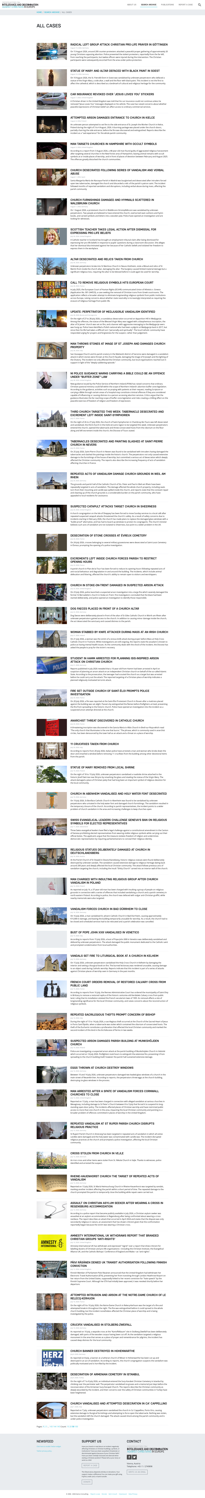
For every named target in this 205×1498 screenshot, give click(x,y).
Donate (87, 1482)
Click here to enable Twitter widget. (49, 1446)
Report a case (186, 5)
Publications (167, 5)
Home (39, 12)
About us (131, 5)
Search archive (148, 5)
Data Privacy (133, 1494)
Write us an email (137, 1472)
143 (51, 1426)
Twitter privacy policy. (44, 1451)
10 (68, 1426)
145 (58, 1426)
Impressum (123, 1494)
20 (71, 1426)
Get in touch (113, 1494)
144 (54, 1426)
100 (76, 1426)
